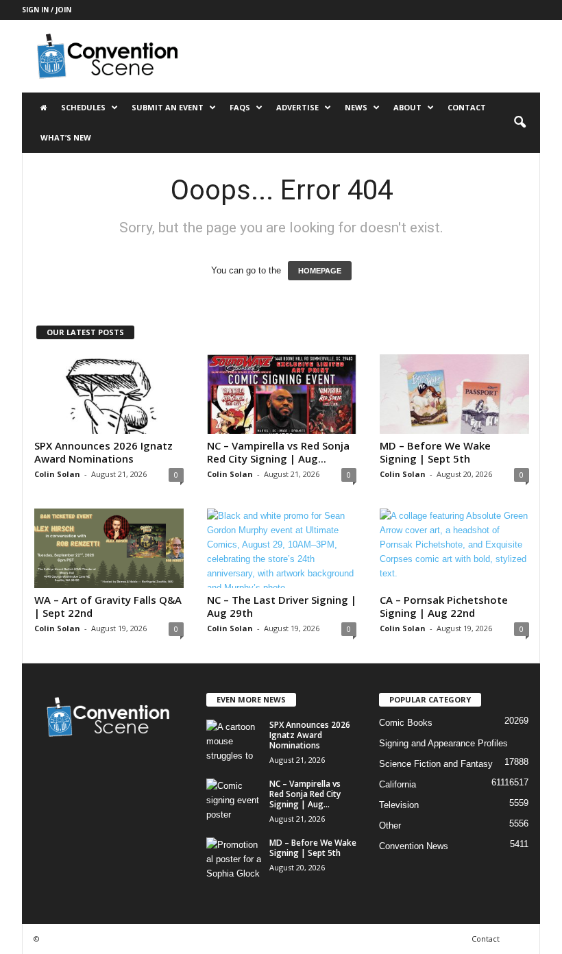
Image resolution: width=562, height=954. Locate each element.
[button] (519, 123)
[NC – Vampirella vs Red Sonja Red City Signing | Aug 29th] (281, 394)
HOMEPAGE (319, 271)
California (397, 784)
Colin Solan (57, 474)
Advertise (297, 107)
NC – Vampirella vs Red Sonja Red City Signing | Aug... (278, 452)
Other (390, 825)
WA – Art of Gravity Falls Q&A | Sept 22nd (108, 606)
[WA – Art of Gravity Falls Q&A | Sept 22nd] (109, 548)
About (407, 107)
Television (399, 805)
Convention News (413, 846)
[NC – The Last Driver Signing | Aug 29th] (281, 548)
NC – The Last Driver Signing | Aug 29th (281, 606)
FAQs (240, 107)
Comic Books (405, 723)
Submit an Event (168, 107)
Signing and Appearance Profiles (443, 743)
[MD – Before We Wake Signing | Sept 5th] (454, 394)
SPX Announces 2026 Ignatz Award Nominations (103, 452)
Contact (467, 107)
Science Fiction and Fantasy (436, 764)
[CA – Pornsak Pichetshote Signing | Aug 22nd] (454, 548)
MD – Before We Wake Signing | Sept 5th (435, 452)
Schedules (83, 107)
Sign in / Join (46, 9)
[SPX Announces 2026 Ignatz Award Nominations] (109, 394)
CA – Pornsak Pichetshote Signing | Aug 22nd (444, 606)
